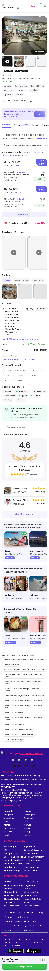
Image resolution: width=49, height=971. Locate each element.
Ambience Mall (31, 853)
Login (33, 6)
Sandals (7, 370)
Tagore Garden (31, 870)
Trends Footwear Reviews (14, 725)
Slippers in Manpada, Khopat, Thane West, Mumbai (24, 696)
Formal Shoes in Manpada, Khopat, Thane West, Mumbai (23, 682)
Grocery (36, 775)
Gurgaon (28, 811)
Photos (7, 280)
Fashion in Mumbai (11, 664)
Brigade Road (30, 846)
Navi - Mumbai (11, 828)
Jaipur (7, 821)
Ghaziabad (9, 818)
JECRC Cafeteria (31, 895)
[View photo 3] (30, 61)
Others (19, 946)
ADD (41, 179)
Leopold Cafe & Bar (33, 899)
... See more (41, 138)
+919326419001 (40, 350)
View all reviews (22, 514)
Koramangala (10, 846)
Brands (17, 926)
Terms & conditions (16, 427)
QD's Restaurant (11, 906)
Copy (31, 309)
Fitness (4, 779)
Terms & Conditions (13, 921)
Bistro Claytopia (31, 882)
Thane (27, 828)
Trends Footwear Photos (13, 713)
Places (36, 921)
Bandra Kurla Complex (14, 863)
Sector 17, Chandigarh (34, 857)
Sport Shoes (8, 375)
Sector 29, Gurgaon (33, 850)
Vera (7, 930)
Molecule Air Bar (11, 892)
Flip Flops (7, 380)
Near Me (8, 917)
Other (43, 779)
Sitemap (27, 921)
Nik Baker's (8, 889)
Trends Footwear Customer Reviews (18, 730)
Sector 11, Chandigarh (13, 860)
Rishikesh (8, 832)
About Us (21, 912)
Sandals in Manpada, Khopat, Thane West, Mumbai (24, 669)
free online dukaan (32, 753)
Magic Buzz (38, 280)
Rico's (26, 902)
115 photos (39, 52)
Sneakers (32, 375)
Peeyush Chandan (22, 500)
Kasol (6, 835)
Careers (17, 930)
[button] (7, 61)
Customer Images (22, 280)
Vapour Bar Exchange (14, 895)
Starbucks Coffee (12, 899)
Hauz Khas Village (12, 870)
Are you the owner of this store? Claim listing (19, 359)
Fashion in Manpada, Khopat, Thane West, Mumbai (24, 660)
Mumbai (27, 825)
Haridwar (28, 835)
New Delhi (8, 811)
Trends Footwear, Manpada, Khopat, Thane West (23, 701)
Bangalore (8, 815)
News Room (10, 912)
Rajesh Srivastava (22, 488)
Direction (42, 309)
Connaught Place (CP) (34, 867)
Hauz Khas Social (31, 906)
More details (19, 172)
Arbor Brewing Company (14, 885)
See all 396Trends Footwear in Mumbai (21, 339)
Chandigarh (29, 815)
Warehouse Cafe (32, 892)
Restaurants (7, 775)
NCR (26, 821)
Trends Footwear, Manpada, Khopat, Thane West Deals (23, 706)
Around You (32, 912)
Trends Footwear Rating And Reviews (18, 734)
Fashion (27, 775)
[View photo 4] (42, 61)
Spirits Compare (21, 917)
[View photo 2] (19, 61)
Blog (41, 912)
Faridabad (28, 818)
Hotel (24, 779)
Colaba (27, 863)
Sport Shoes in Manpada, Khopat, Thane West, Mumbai (22, 690)
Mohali (7, 825)
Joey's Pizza (9, 902)
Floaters (18, 380)
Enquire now (26, 966)
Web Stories (28, 930)
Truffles (7, 882)
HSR (5, 850)
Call (43, 960)
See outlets (39, 114)
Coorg (27, 832)
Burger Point (29, 885)
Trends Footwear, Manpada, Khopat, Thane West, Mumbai (23, 718)
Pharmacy (33, 779)
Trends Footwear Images (14, 739)
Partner (8, 926)
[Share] (30, 100)
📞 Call (6, 100)
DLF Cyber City (10, 853)
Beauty (18, 775)
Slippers (21, 375)
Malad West (9, 867)
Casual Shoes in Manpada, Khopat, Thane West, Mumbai (23, 675)
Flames (27, 889)
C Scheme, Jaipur (32, 860)
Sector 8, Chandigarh (14, 857)
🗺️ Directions (19, 100)
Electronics (15, 779)
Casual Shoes (21, 370)
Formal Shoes (36, 370)
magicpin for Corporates (32, 926)
